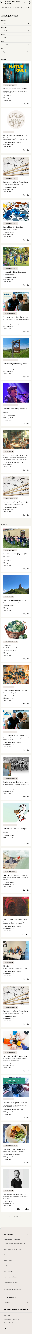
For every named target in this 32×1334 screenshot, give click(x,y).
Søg (2, 48)
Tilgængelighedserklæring (11, 1319)
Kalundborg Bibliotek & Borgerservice (14, 1244)
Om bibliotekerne (10, 1297)
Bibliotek (3, 20)
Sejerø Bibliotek (8, 1271)
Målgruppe (4, 27)
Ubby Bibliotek (8, 1260)
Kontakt (6, 1303)
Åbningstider (8, 1234)
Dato (2, 41)
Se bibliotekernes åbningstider (12, 1289)
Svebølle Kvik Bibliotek (10, 1277)
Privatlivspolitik (8, 1323)
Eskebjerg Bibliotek (9, 1266)
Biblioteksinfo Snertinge (10, 1283)
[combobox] (16, 7)
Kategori (3, 34)
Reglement (7, 1316)
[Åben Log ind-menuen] (24, 2)
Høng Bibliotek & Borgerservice (13, 1249)
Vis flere (16, 1221)
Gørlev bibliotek (8, 1255)
